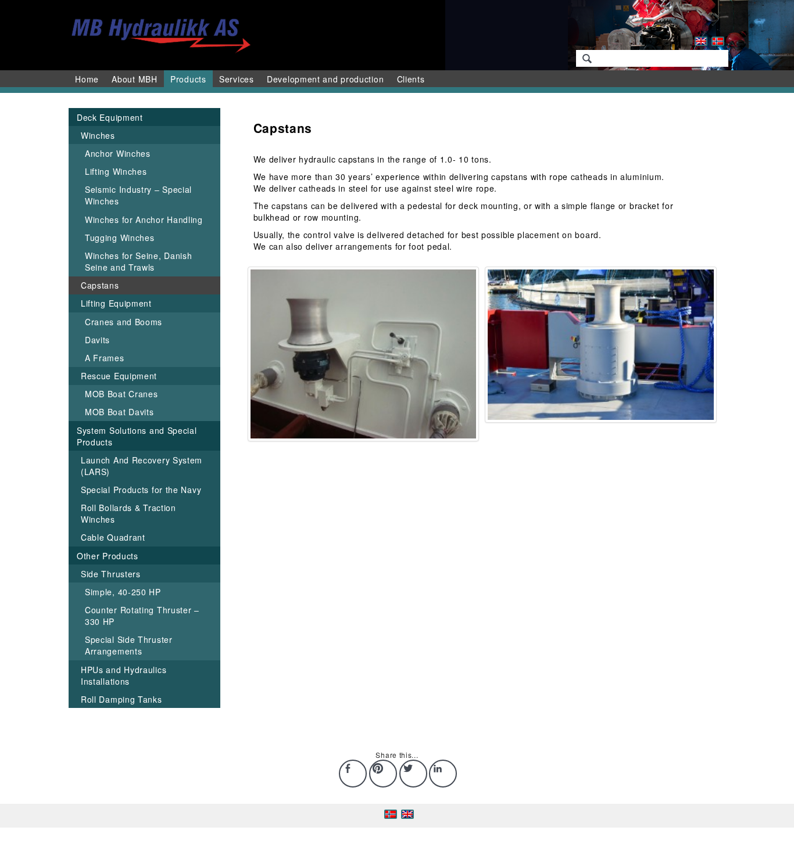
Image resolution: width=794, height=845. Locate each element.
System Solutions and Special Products (137, 436)
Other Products (107, 556)
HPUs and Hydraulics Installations (123, 675)
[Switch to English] (701, 41)
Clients (411, 79)
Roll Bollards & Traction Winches (128, 513)
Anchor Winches (118, 153)
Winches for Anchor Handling (144, 219)
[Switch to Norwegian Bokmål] (717, 41)
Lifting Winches (116, 171)
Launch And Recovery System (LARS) (141, 465)
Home (87, 79)
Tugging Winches (120, 237)
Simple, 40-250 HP (123, 592)
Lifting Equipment (116, 303)
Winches (98, 135)
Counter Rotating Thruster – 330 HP (142, 615)
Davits (97, 340)
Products (188, 79)
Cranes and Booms (123, 322)
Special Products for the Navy (141, 489)
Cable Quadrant (113, 537)
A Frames (104, 358)
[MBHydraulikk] (158, 33)
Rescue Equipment (119, 376)
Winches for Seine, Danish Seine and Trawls (138, 261)
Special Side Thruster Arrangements (129, 645)
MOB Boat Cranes (121, 394)
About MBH (134, 79)
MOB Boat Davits (119, 412)
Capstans (100, 285)
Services (236, 79)
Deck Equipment (110, 117)
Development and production (325, 79)
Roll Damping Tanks (121, 699)
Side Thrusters (111, 574)
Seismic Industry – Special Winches (138, 195)
